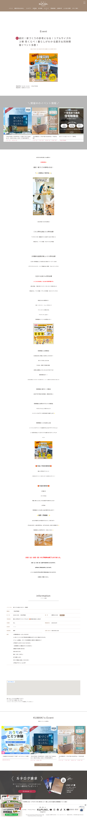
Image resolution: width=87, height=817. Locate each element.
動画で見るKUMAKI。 (19, 8)
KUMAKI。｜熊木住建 (73, 814)
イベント (11, 8)
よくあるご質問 (67, 8)
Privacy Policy (31, 809)
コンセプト (28, 8)
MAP (63, 615)
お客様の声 (59, 8)
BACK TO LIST (43, 765)
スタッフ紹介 (75, 8)
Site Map (24, 809)
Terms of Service (37, 815)
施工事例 (40, 8)
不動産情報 (52, 8)
